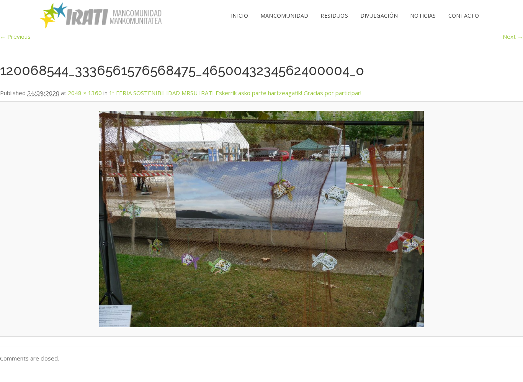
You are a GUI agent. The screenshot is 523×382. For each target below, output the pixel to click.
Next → (513, 36)
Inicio (239, 15)
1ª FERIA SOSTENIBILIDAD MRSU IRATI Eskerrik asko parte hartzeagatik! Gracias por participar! (235, 93)
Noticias (423, 15)
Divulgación (379, 15)
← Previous (15, 36)
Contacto (463, 15)
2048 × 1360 (85, 93)
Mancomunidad (284, 15)
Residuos (334, 15)
